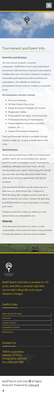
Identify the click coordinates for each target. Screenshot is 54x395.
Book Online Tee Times (12, 314)
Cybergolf (33, 385)
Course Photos (9, 323)
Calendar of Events (11, 327)
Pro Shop (6, 318)
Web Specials (7, 332)
